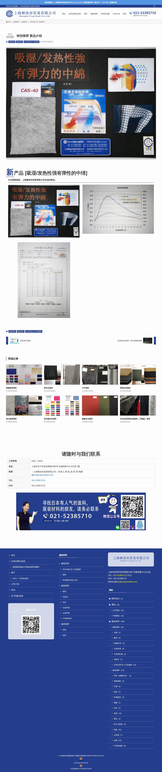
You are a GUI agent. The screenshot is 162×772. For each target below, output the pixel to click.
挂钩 (117, 692)
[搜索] (154, 6)
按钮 (64, 630)
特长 (13, 555)
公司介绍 (15, 584)
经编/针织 (119, 643)
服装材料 (12, 41)
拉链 (64, 635)
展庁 (13, 572)
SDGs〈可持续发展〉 (21, 578)
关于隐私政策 (17, 596)
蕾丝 (117, 719)
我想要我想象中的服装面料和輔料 (26, 567)
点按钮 (118, 735)
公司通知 (118, 610)
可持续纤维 (67, 618)
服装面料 (19, 41)
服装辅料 (65, 624)
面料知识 (117, 598)
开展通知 (118, 616)
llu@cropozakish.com (43, 475)
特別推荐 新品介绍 (70, 580)
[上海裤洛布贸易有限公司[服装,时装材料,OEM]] (30, 14)
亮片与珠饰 (120, 724)
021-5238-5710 (38, 480)
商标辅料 (119, 681)
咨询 (13, 590)
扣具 (117, 708)
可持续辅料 (120, 746)
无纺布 (65, 597)
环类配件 (119, 697)
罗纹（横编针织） (122, 676)
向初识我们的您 (18, 561)
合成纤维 (66, 613)
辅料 (64, 575)
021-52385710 (119, 575)
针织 (64, 602)
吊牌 (117, 686)
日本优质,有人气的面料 (31, 41)
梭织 (64, 591)
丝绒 (117, 633)
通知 (115, 605)
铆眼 (117, 703)
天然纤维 (66, 608)
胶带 (117, 713)
